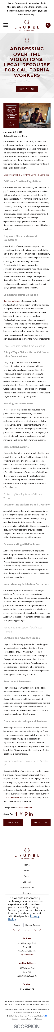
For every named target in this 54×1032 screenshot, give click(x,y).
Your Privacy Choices (35, 1016)
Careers (27, 876)
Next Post (40, 822)
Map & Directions (27, 954)
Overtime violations (11, 301)
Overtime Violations (23, 807)
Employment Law (27, 887)
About (27, 870)
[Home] (27, 25)
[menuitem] (15, 1018)
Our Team (27, 881)
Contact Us (27, 89)
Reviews (27, 893)
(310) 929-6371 (12, 797)
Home (27, 864)
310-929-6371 (27, 989)
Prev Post (13, 822)
